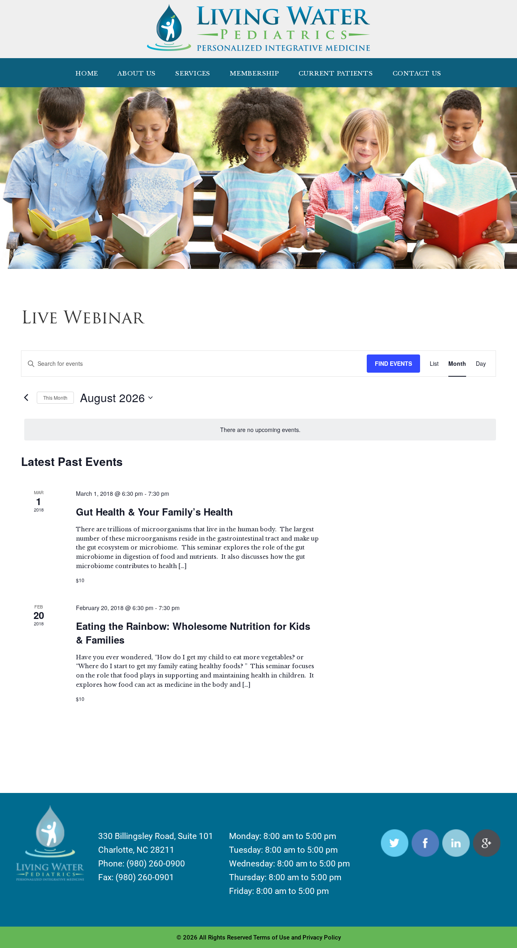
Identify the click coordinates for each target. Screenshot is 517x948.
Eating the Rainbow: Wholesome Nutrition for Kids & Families (193, 632)
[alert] (260, 430)
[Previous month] (26, 398)
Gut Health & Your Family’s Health (154, 511)
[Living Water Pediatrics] (258, 46)
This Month (55, 397)
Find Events (393, 363)
